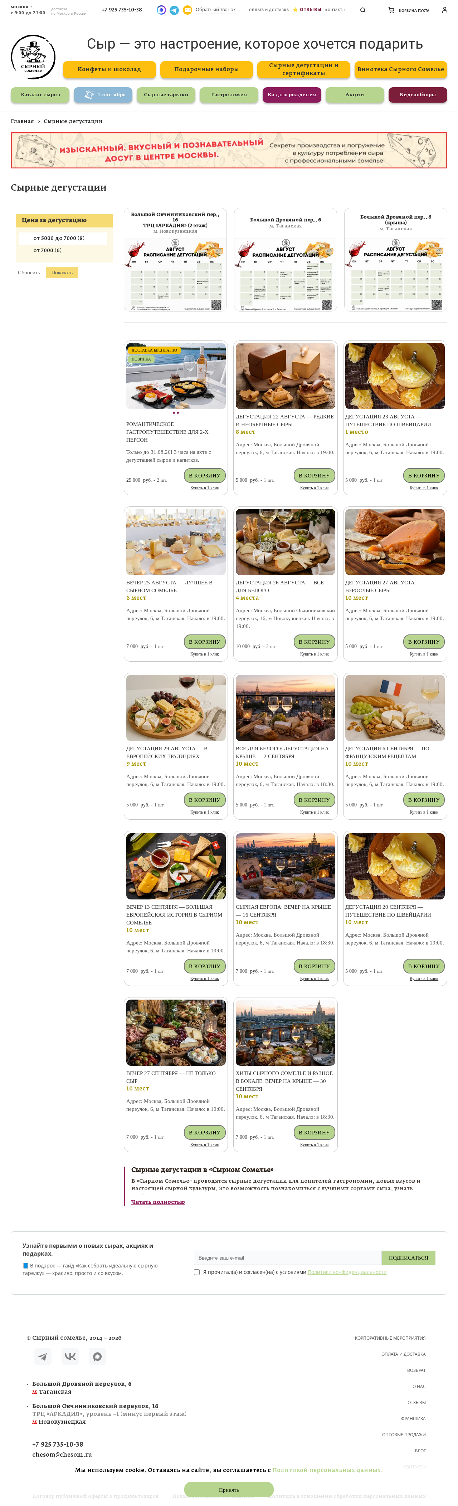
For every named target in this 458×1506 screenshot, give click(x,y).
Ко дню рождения (292, 95)
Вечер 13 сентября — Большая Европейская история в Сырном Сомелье (174, 915)
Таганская (82, 1388)
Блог (420, 1451)
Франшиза (413, 1419)
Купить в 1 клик (204, 487)
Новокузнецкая (109, 1414)
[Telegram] (43, 1358)
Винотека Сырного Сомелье (400, 69)
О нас (419, 1386)
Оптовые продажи (404, 1435)
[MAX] (97, 1358)
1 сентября (112, 95)
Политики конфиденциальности (347, 1272)
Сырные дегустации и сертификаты (303, 69)
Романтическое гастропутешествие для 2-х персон (167, 432)
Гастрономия (229, 95)
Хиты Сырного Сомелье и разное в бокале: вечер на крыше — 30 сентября (284, 1081)
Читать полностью (158, 1202)
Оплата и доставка (269, 10)
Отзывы (311, 9)
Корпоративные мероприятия (390, 1338)
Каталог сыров (40, 95)
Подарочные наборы (206, 69)
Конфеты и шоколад (109, 69)
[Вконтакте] (70, 1358)
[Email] (187, 10)
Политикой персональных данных (326, 1470)
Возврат (416, 1370)
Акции (355, 95)
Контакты (335, 10)
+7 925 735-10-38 (122, 10)
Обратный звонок (216, 9)
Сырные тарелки (166, 95)
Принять (229, 1490)
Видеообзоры (418, 95)
